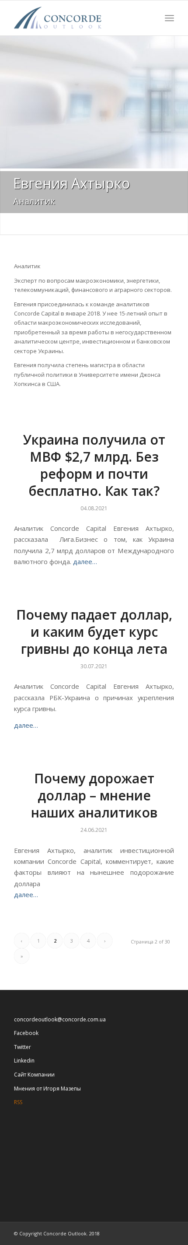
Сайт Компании (34, 1074)
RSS (18, 1102)
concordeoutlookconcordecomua (60, 1019)
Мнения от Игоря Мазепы (47, 1088)
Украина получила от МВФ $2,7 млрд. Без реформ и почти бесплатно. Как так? (94, 465)
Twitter (22, 1047)
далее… (85, 561)
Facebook (26, 1033)
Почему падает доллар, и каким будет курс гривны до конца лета (94, 632)
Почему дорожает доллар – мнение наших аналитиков (94, 795)
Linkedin (24, 1060)
